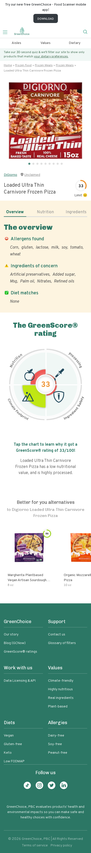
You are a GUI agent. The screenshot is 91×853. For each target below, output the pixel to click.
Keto (8, 753)
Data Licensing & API (20, 681)
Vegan (9, 735)
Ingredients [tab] (76, 212)
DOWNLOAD (45, 19)
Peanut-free (57, 753)
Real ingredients (61, 698)
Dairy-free (56, 735)
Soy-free (55, 744)
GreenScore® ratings (20, 652)
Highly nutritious (60, 689)
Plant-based (57, 706)
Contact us (56, 634)
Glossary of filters (62, 643)
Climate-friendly (60, 681)
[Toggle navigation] (7, 31)
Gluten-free (13, 744)
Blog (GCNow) (15, 643)
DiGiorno (10, 175)
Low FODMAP (14, 761)
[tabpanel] (45, 263)
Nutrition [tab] (45, 212)
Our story (11, 634)
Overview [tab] (15, 212)
